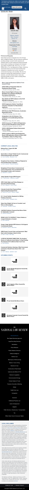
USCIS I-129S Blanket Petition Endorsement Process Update (13, 129)
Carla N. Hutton (13, 185)
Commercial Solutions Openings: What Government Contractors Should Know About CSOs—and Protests (14, 249)
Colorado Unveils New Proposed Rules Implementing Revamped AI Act (11, 190)
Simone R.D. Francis (6, 192)
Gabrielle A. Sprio (13, 251)
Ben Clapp (12, 234)
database (12, 430)
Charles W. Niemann (14, 163)
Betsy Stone (14, 227)
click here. (16, 481)
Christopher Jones (13, 199)
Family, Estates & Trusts (14, 381)
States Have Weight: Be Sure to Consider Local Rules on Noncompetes (13, 204)
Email (15, 50)
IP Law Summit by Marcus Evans (15, 301)
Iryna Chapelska (5, 220)
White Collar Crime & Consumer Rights (14, 416)
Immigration (14, 393)
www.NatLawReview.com (20, 432)
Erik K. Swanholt (5, 163)
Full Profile (14, 46)
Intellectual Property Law (14, 400)
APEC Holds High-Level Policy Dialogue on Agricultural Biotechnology (12, 183)
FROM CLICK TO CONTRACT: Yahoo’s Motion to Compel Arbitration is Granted (13, 218)
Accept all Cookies (6, 7)
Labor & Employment (14, 403)
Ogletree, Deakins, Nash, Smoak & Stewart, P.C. (14, 37)
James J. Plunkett (6, 149)
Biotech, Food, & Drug (14, 362)
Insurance (14, 397)
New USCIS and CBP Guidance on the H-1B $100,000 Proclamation (13, 99)
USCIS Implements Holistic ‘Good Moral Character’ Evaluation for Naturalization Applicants (12, 105)
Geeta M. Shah (14, 30)
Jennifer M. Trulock (12, 206)
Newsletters (14, 344)
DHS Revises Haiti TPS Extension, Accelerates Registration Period (14, 111)
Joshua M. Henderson (6, 213)
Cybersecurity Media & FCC (14, 371)
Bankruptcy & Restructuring (14, 359)
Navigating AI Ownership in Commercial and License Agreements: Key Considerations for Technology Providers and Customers (12, 169)
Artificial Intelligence (14, 353)
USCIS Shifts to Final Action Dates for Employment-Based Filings (12, 87)
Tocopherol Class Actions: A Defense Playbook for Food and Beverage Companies (14, 161)
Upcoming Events (7, 255)
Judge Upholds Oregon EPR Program (10, 176)
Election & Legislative (14, 374)
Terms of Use (10, 428)
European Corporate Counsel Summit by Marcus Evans (17, 316)
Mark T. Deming (5, 199)
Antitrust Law (14, 356)
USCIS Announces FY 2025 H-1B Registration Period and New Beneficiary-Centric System (14, 123)
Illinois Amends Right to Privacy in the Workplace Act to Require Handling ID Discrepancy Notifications (12, 93)
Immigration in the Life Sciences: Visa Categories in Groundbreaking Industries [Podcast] (12, 118)
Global (14, 387)
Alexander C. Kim (13, 156)
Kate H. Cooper (5, 234)
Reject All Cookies (16, 7)
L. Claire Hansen (5, 178)
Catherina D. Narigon (14, 178)
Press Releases (14, 347)
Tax (14, 413)
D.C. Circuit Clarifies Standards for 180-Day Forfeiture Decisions (12, 197)
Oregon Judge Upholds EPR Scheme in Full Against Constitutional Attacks (14, 225)
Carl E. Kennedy (5, 156)
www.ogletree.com (14, 42)
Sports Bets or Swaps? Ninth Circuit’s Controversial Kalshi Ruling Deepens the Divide (14, 154)
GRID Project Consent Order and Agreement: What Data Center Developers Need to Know (14, 232)
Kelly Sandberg (5, 243)
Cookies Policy (4, 4)
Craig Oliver (4, 206)
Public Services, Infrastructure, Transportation (14, 409)
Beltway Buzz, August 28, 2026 (9, 148)
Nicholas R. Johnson (6, 227)
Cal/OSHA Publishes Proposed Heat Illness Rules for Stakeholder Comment (13, 211)
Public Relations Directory (14, 350)
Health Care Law (14, 390)
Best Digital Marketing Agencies (14, 338)
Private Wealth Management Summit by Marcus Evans (17, 269)
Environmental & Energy (14, 378)
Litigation (14, 406)
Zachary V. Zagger (15, 192)
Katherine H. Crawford (6, 172)
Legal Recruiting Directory (14, 341)
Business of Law (14, 365)
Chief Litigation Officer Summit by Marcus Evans (16, 285)
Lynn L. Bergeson (6, 185)
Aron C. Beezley (5, 251)
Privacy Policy (17, 428)
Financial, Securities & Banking (14, 384)
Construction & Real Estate (14, 368)
